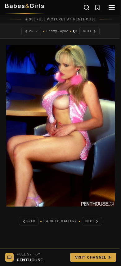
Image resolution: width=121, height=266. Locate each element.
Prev (33, 31)
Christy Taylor (57, 31)
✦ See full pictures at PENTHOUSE (60, 19)
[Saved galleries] (97, 7)
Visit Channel (90, 257)
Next (87, 31)
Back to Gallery (60, 221)
